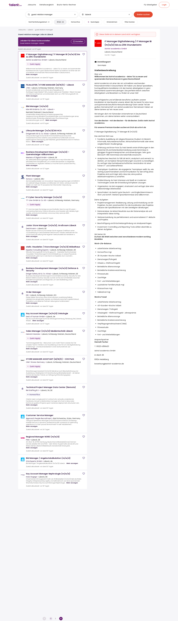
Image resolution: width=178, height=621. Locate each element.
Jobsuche (22, 29)
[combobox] (51, 14)
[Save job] (83, 54)
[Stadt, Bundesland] (104, 14)
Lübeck (30, 29)
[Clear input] (75, 14)
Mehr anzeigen (32, 74)
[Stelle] (49, 14)
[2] (61, 618)
